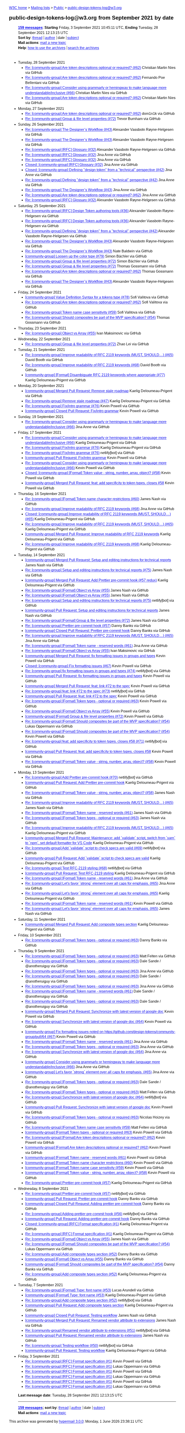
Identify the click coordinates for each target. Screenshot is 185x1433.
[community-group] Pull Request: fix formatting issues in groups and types (83, 676)
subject (73, 38)
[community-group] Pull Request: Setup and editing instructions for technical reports (91, 610)
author (50, 38)
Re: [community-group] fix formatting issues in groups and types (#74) (80, 671)
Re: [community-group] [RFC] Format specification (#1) (68, 1234)
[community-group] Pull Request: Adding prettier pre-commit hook (77, 1219)
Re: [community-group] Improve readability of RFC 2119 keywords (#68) (82, 365)
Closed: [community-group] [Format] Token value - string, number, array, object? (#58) (92, 473)
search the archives (83, 48)
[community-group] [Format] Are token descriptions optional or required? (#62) (86, 1147)
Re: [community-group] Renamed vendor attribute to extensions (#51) (80, 1330)
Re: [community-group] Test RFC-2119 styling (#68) (66, 868)
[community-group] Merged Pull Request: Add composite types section (81, 924)
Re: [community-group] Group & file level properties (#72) (70, 119)
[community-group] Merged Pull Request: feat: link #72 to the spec (77, 686)
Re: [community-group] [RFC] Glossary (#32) (60, 149)
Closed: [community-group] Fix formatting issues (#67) (68, 666)
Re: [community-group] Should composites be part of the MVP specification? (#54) (90, 317)
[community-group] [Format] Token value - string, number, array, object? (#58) (86, 1173)
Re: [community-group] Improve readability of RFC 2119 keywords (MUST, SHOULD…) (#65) (99, 355)
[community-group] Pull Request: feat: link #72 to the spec (71, 696)
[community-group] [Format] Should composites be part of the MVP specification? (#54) (94, 1264)
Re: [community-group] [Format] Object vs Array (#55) (67, 590)
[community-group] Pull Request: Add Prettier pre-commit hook (75, 782)
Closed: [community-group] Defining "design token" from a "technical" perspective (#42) (94, 170)
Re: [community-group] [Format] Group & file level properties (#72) (77, 620)
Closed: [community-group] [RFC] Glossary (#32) (64, 165)
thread (37, 38)
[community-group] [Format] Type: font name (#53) (64, 1295)
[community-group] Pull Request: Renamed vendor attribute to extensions (83, 1335)
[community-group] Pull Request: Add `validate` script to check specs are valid (87, 858)
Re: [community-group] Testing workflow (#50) (61, 1345)
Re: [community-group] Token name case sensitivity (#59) (70, 312)
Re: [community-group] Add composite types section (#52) (71, 1254)
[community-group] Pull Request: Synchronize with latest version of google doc (87, 1107)
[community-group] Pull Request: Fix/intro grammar (65, 458)
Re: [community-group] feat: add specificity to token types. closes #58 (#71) (84, 741)
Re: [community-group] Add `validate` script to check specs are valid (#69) (83, 848)
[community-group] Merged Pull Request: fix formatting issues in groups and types (90, 656)
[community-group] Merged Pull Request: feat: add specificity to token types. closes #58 (94, 483)
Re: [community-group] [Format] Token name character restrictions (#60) (82, 499)
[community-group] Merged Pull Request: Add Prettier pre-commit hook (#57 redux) (91, 580)
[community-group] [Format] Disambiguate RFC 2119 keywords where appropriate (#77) (95, 375)
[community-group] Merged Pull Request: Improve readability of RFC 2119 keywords (92, 534)
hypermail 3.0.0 (71, 1421)
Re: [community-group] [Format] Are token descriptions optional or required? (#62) (90, 1137)
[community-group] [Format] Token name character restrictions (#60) (79, 1163)
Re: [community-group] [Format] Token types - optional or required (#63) (82, 701)
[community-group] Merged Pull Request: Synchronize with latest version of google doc (94, 1011)
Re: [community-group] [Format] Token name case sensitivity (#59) (77, 1127)
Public (59, 8)
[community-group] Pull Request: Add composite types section (74, 1305)
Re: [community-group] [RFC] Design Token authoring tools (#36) (77, 211)
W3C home (18, 8)
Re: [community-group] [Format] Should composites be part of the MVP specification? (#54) (97, 721)
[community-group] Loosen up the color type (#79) (64, 256)
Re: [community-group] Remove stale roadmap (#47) (67, 401)
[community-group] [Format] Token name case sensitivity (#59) (74, 1168)
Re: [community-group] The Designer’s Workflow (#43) (68, 129)
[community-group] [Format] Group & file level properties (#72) (74, 716)
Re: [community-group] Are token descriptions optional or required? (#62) (83, 68)
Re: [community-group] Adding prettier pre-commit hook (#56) (73, 1214)
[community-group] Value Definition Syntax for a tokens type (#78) (77, 297)
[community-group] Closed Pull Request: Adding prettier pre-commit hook (83, 1204)
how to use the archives (46, 48)
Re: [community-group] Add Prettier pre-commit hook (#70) (71, 777)
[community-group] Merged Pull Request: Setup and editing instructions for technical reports (98, 560)
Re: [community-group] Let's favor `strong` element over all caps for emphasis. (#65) (91, 883)
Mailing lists (40, 8)
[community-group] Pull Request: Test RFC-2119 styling (69, 873)
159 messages (30, 27)
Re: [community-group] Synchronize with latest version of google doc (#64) (84, 1022)
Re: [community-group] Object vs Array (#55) (60, 333)
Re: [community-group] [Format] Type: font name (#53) (68, 1290)
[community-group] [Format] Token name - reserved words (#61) (75, 1158)
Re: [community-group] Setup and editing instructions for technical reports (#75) (88, 570)
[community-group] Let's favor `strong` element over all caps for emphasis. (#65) (88, 1072)
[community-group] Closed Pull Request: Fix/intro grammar (72, 411)
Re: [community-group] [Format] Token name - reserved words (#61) (79, 646)
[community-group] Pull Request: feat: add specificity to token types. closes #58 (88, 751)
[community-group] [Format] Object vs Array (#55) (64, 1259)
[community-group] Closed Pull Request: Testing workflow (71, 1315)
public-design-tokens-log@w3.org (95, 8)
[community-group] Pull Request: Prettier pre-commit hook (71, 1199)
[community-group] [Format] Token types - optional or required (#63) (78, 1132)
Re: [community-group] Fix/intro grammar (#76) (62, 406)
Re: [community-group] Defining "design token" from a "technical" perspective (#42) (91, 180)
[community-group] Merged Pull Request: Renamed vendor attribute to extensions (90, 1320)
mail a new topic (53, 43)
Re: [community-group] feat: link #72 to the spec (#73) (67, 691)
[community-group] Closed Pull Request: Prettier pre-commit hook (77, 631)
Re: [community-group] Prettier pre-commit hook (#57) (68, 626)
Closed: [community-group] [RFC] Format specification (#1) (72, 1224)
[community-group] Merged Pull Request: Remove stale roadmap (77, 391)
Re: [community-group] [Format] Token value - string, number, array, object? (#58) (89, 762)
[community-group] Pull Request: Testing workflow (65, 1350)
